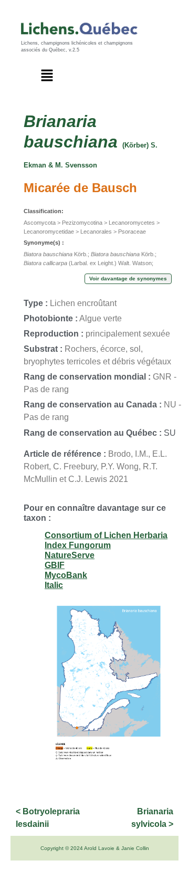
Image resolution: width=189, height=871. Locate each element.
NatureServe (69, 555)
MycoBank (66, 575)
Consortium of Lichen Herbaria (106, 535)
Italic (54, 585)
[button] (47, 76)
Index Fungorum (78, 545)
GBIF (55, 565)
